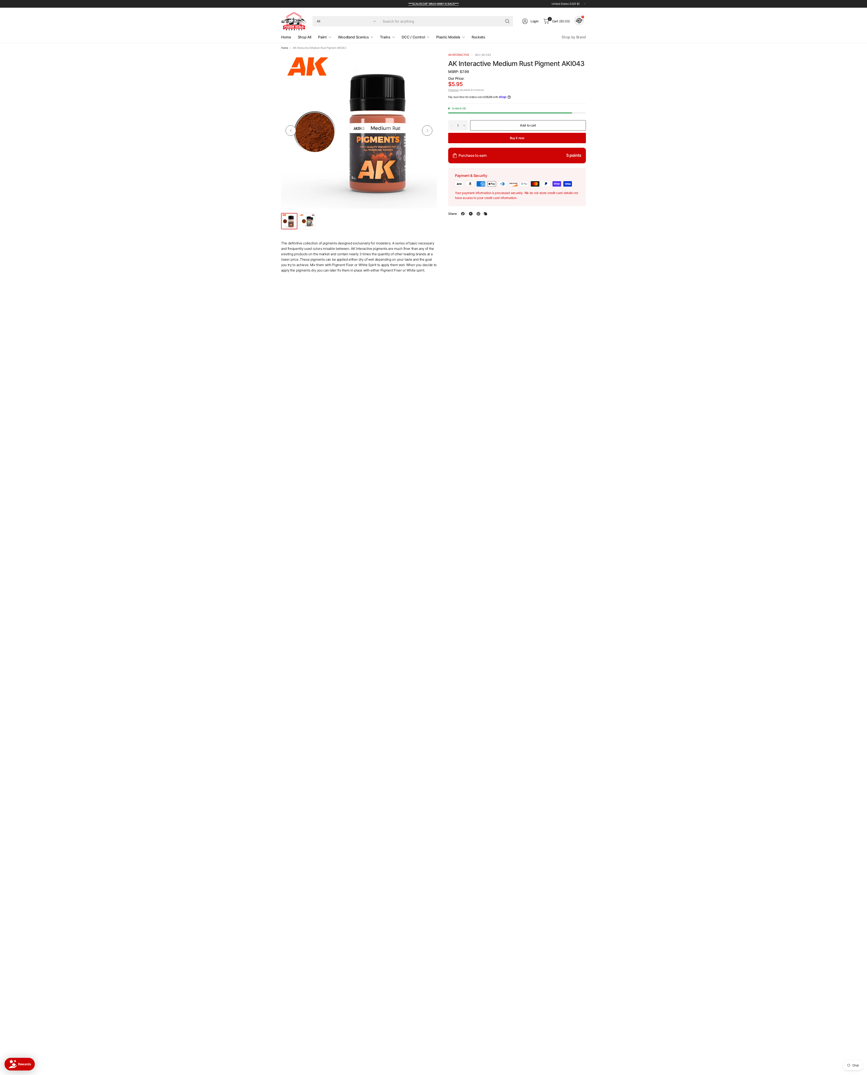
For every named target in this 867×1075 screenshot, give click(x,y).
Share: (452, 213)
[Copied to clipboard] (485, 214)
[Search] (507, 21)
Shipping (453, 89)
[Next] (427, 130)
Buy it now (517, 138)
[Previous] (291, 130)
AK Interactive (458, 54)
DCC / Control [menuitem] (413, 37)
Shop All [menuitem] (304, 37)
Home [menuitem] (286, 37)
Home (284, 48)
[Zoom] (428, 61)
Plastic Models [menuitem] (448, 37)
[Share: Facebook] (463, 214)
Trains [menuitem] (385, 37)
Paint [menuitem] (322, 37)
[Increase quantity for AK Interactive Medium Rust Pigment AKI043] (464, 125)
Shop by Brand (574, 37)
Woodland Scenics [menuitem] (353, 37)
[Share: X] (471, 214)
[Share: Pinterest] (478, 214)
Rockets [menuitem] (478, 37)
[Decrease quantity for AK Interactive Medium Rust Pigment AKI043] (451, 125)
